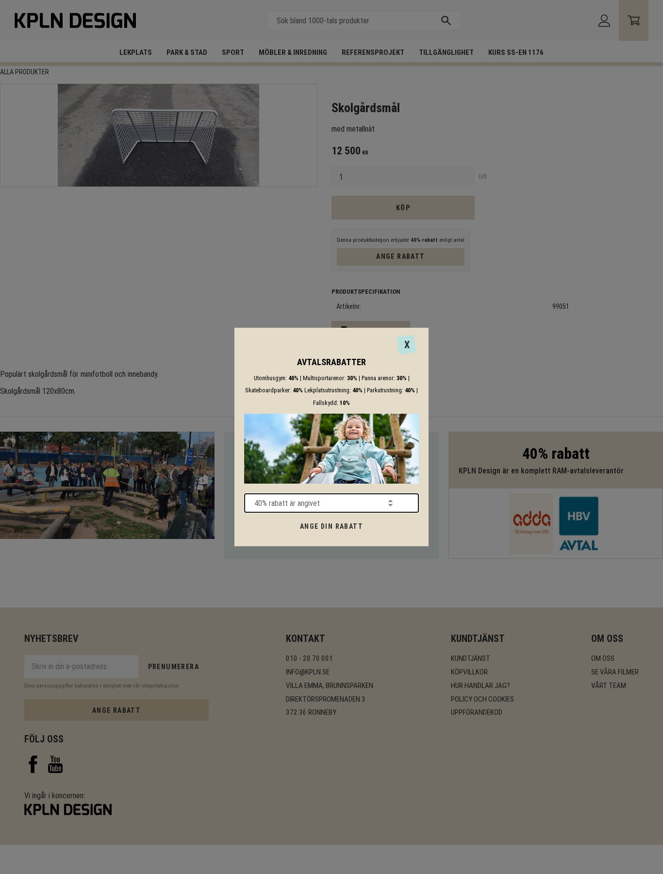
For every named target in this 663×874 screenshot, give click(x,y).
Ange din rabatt (331, 526)
